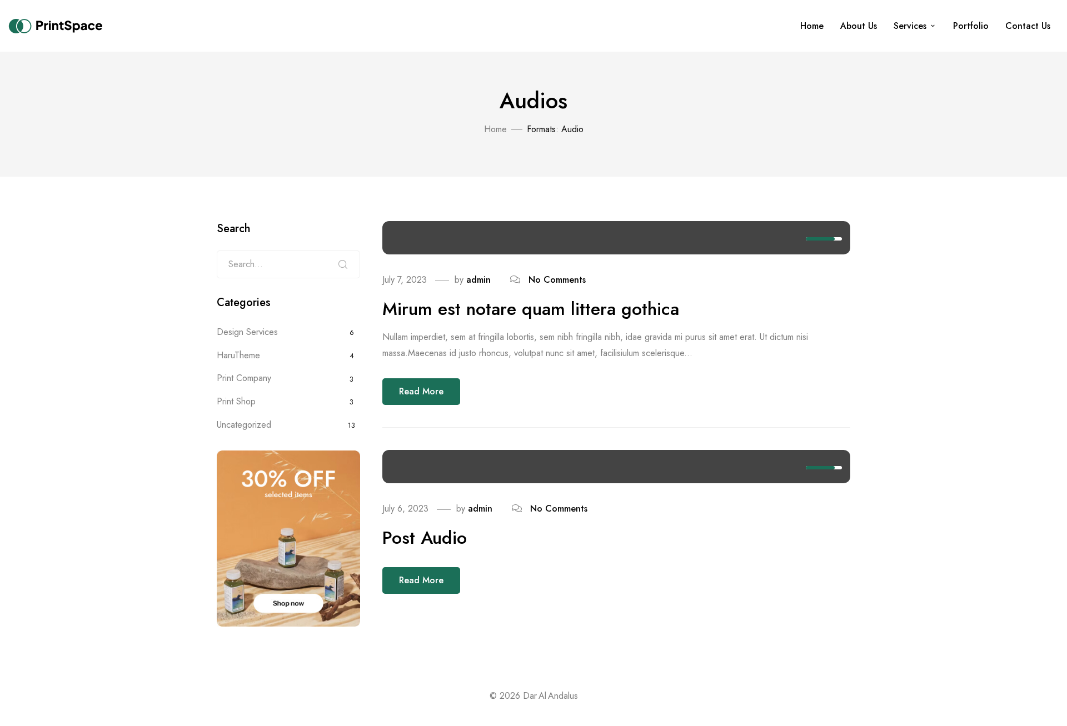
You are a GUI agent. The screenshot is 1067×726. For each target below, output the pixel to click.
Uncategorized (244, 424)
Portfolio (971, 25)
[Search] (343, 264)
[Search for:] (288, 264)
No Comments (557, 279)
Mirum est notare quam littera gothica (530, 309)
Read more (421, 391)
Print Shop (236, 401)
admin (478, 279)
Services (910, 25)
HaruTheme (238, 355)
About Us (858, 25)
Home (812, 25)
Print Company (244, 378)
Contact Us (1027, 25)
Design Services (247, 332)
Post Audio (424, 537)
